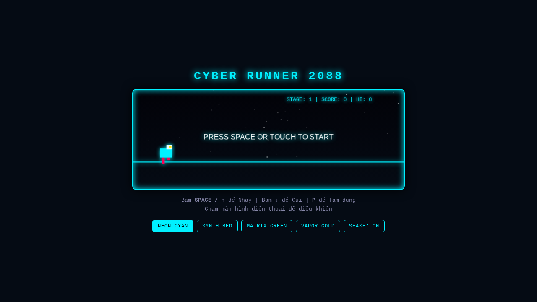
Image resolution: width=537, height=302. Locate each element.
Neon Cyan (173, 226)
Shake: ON (364, 226)
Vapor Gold (318, 226)
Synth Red (217, 226)
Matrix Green (267, 226)
